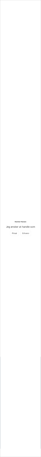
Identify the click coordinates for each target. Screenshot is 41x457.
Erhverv (25, 233)
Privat (14, 233)
